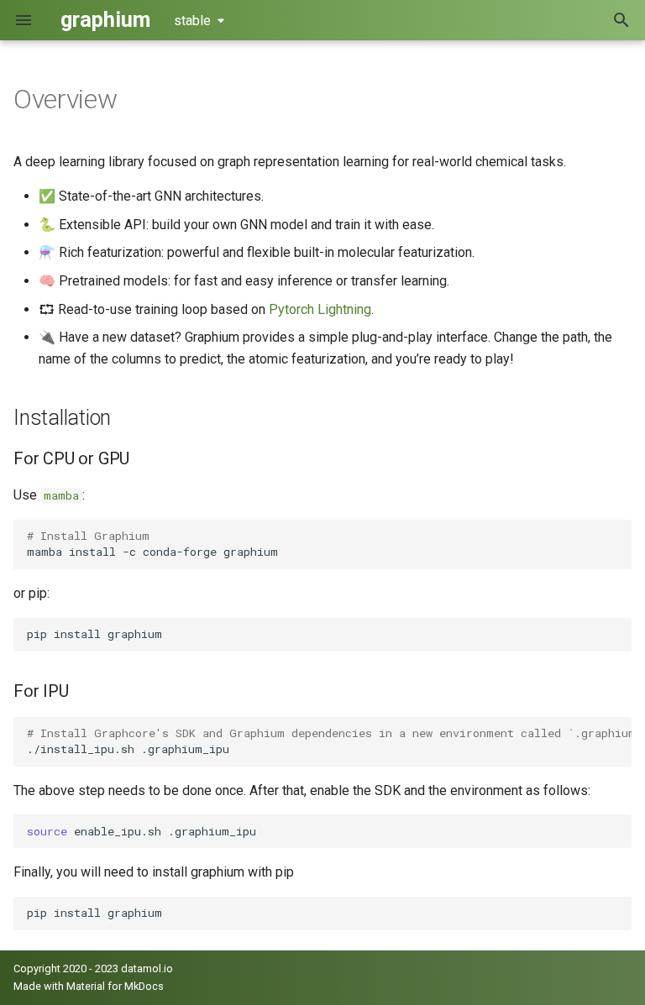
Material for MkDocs (115, 986)
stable (192, 21)
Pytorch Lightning (320, 309)
